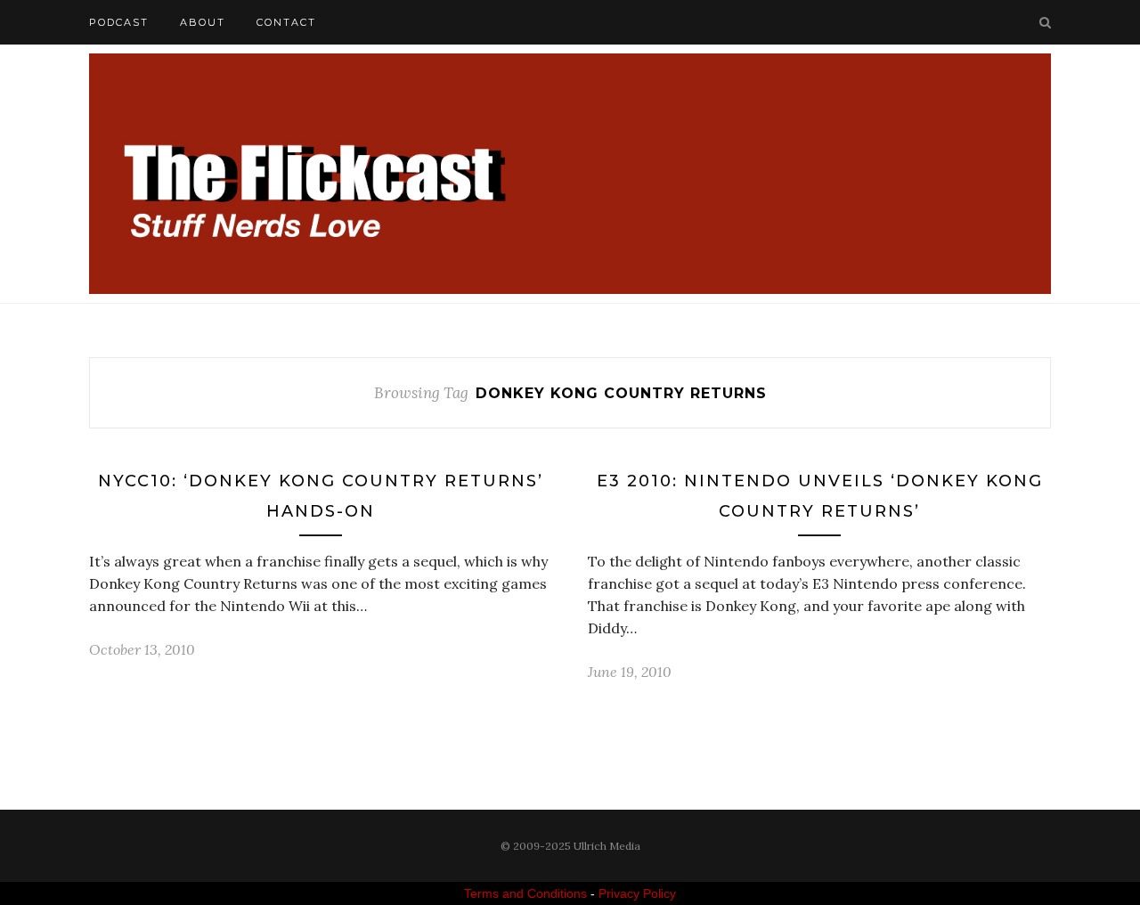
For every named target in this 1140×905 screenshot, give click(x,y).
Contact (286, 22)
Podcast (119, 22)
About (202, 22)
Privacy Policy (637, 893)
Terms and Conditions (525, 893)
